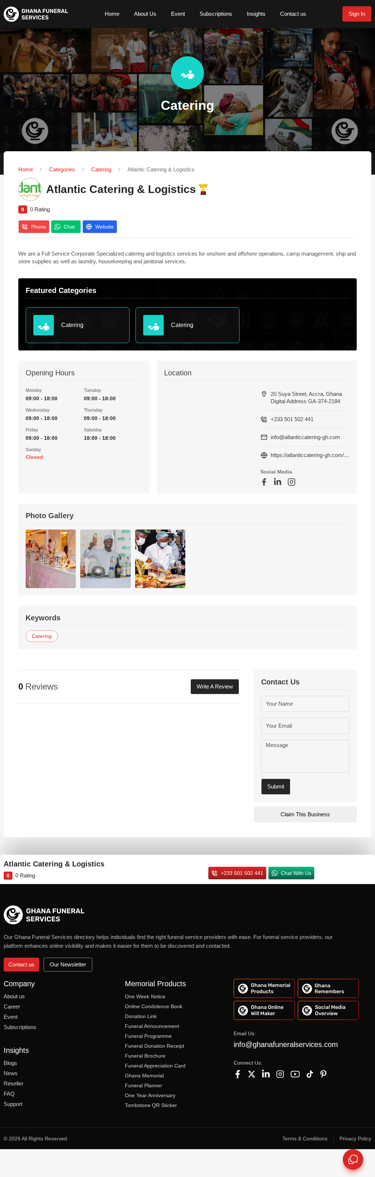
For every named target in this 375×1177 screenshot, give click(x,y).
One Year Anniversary (150, 1095)
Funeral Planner (143, 1085)
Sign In (357, 14)
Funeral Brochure (145, 1056)
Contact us (293, 14)
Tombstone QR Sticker (151, 1105)
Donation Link (141, 1016)
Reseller (13, 1083)
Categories (62, 169)
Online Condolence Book (153, 1006)
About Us (145, 14)
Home (112, 14)
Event (178, 14)
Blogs (10, 1063)
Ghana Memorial (144, 1075)
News (11, 1073)
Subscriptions (216, 14)
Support (13, 1104)
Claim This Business (305, 814)
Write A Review (215, 686)
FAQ (9, 1094)
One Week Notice (145, 996)
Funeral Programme (148, 1036)
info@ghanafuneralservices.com (286, 1044)
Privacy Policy (355, 1138)
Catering (101, 169)
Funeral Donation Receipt (154, 1046)
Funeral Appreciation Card (155, 1066)
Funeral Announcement (152, 1026)
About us (14, 996)
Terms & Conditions (304, 1138)
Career (12, 1006)
